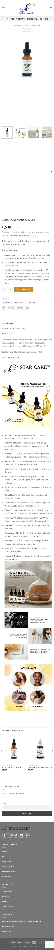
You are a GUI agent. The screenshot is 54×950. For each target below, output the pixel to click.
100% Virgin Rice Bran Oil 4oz (40, 767)
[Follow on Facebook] (4, 835)
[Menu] (3, 8)
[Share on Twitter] (13, 308)
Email (4, 803)
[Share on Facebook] (9, 308)
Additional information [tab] (13, 328)
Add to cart (24, 289)
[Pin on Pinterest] (22, 308)
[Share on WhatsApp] (4, 308)
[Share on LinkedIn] (27, 308)
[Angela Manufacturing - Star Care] (27, 8)
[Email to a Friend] (18, 308)
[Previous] (6, 79)
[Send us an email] (21, 835)
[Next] (48, 79)
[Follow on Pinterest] (27, 835)
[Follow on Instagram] (10, 835)
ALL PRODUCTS (31, 303)
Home (17, 25)
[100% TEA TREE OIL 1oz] (14, 749)
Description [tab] (7, 323)
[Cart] (51, 8)
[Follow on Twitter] (15, 835)
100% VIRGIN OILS (31, 25)
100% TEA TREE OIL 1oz (11, 767)
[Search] (7, 18)
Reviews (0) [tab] (7, 333)
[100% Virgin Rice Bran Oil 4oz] (40, 749)
